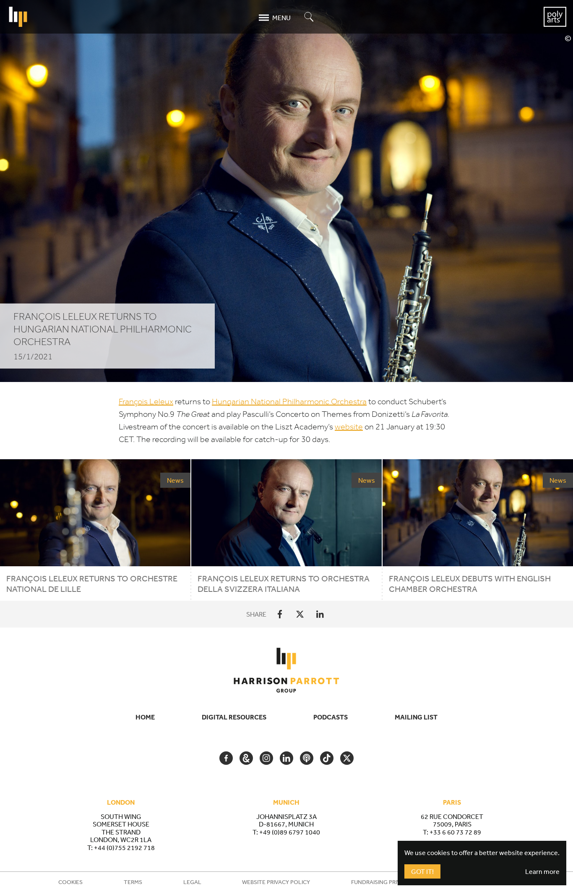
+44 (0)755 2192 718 (124, 847)
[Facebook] (279, 614)
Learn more (542, 871)
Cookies (70, 882)
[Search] (309, 17)
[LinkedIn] (320, 614)
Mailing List (416, 717)
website (349, 427)
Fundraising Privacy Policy (391, 882)
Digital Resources (234, 717)
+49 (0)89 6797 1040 (289, 832)
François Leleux (146, 401)
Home (145, 717)
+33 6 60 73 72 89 (455, 832)
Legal (192, 882)
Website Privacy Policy (276, 882)
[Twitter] (300, 614)
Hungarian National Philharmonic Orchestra (289, 401)
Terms (133, 882)
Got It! (422, 871)
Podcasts (330, 717)
